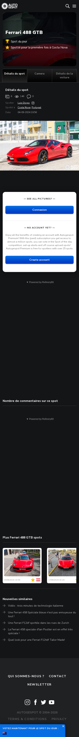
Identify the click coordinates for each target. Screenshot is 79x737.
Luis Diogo (24, 102)
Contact (58, 676)
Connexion (39, 210)
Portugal (36, 107)
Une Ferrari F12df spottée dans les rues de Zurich (38, 623)
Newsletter (39, 684)
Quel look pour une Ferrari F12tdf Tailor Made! (36, 640)
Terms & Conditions (27, 719)
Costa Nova (24, 107)
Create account (39, 259)
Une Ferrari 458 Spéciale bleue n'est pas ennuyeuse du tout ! (42, 614)
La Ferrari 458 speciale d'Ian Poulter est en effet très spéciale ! (40, 631)
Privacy (59, 719)
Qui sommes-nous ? (26, 676)
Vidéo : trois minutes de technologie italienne (35, 606)
